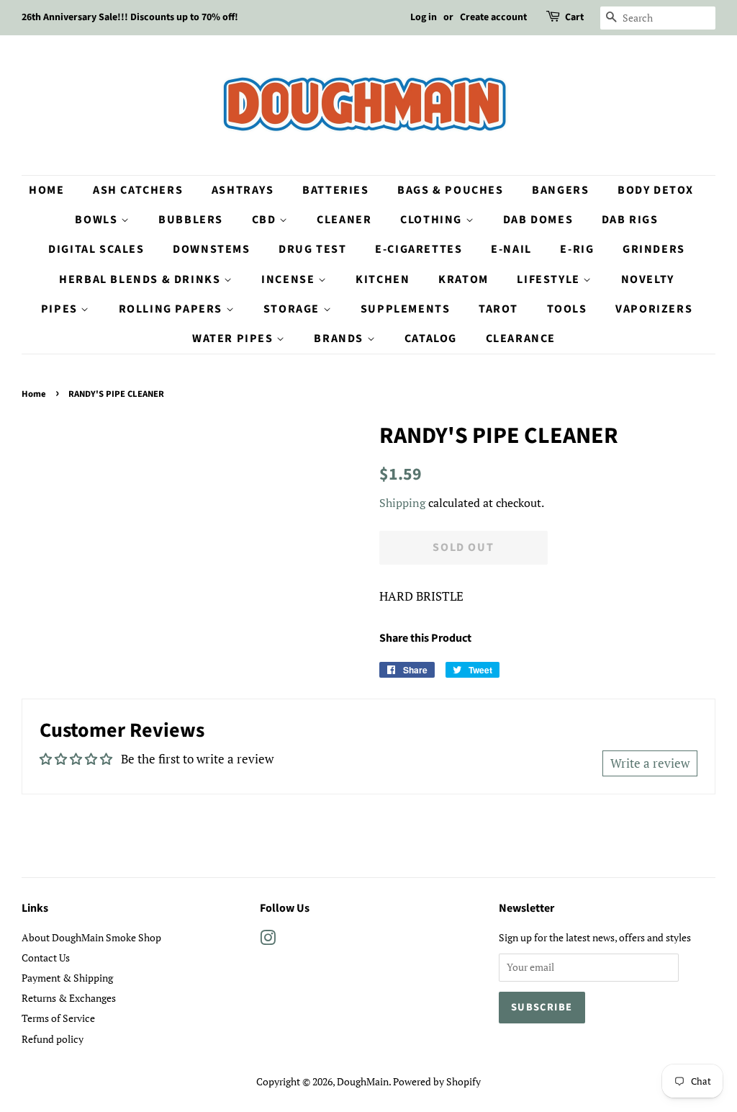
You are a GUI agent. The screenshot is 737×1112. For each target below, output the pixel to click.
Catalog (430, 338)
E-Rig (577, 249)
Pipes (61, 309)
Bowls (98, 220)
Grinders (654, 249)
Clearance (521, 338)
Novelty (647, 279)
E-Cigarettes (418, 249)
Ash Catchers (138, 190)
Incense (289, 279)
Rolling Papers (172, 309)
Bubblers (190, 220)
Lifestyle (550, 279)
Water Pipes (234, 338)
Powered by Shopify (437, 1081)
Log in (423, 17)
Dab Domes (538, 220)
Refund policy (52, 1039)
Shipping (402, 503)
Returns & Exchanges (69, 998)
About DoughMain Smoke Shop (91, 937)
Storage (293, 309)
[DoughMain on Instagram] (268, 940)
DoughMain (363, 1081)
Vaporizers (653, 309)
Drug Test (312, 249)
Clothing (432, 220)
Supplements (406, 309)
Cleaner (344, 220)
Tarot (498, 309)
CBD (265, 220)
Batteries (335, 190)
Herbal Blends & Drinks (141, 279)
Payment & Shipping (67, 978)
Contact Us (46, 957)
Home (46, 190)
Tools (567, 309)
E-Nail (511, 249)
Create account (493, 17)
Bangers (560, 190)
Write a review (649, 763)
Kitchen (383, 279)
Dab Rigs (630, 220)
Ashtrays (243, 190)
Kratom (463, 279)
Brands (340, 338)
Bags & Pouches (450, 190)
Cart (574, 17)
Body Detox (656, 190)
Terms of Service (58, 1018)
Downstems (211, 249)
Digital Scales (96, 249)
